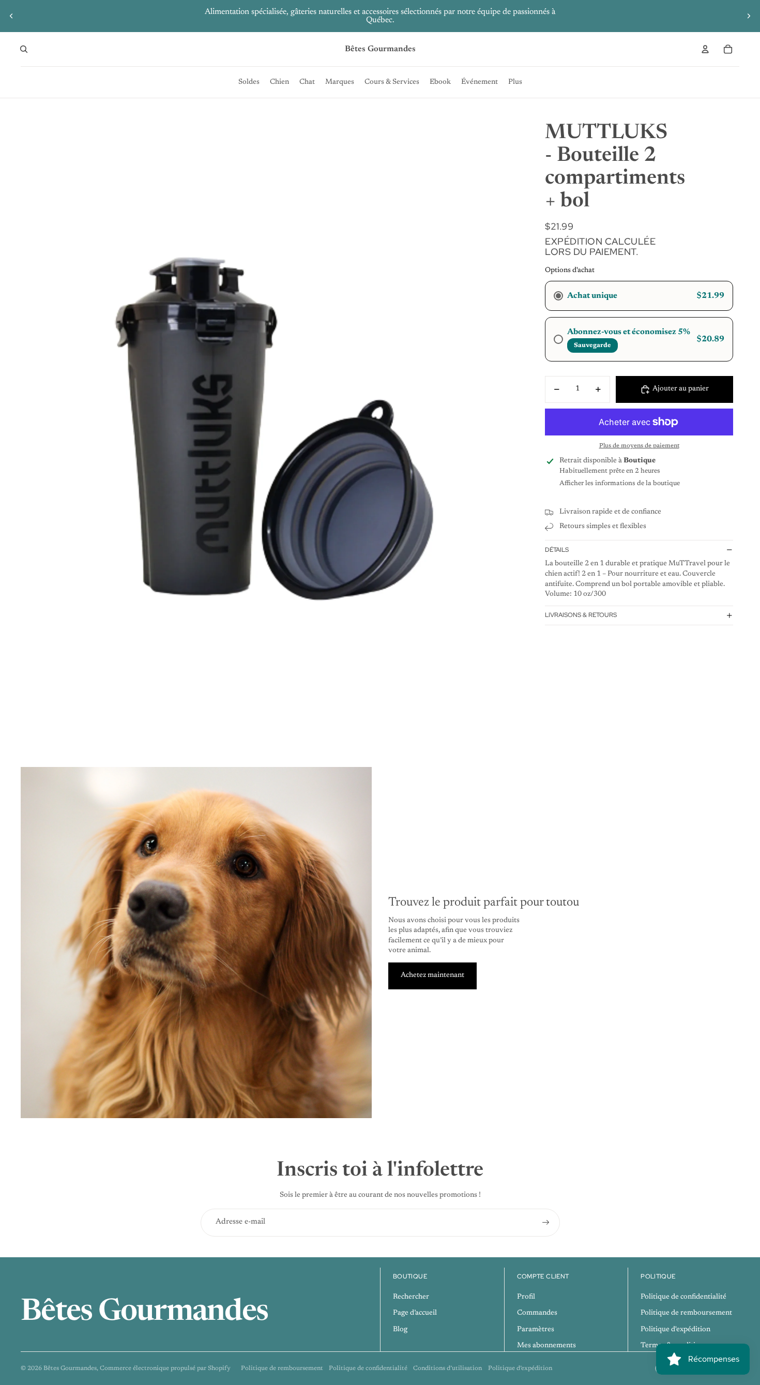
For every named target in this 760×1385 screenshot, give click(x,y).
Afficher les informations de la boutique (619, 483)
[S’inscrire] (546, 1222)
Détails (557, 550)
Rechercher (411, 1297)
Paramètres (535, 1329)
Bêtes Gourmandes (70, 1368)
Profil (526, 1297)
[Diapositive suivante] (748, 16)
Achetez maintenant (432, 975)
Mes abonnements (546, 1345)
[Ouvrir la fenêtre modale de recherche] (23, 49)
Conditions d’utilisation (447, 1368)
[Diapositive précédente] (11, 16)
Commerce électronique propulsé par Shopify (165, 1368)
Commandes (537, 1313)
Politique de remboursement (686, 1313)
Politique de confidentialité (683, 1297)
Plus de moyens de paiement (639, 446)
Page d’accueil (415, 1313)
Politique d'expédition (675, 1329)
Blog (400, 1329)
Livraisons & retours (581, 615)
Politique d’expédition (520, 1368)
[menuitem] (249, 82)
